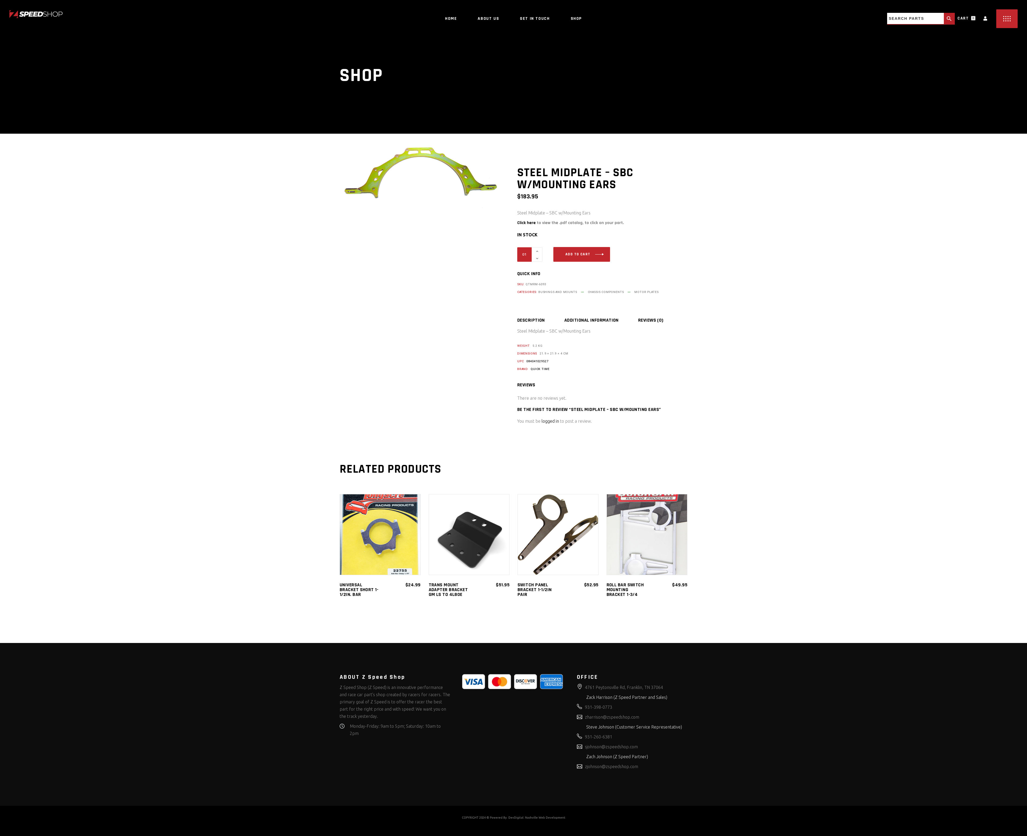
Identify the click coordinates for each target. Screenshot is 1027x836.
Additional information (591, 320)
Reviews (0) (651, 320)
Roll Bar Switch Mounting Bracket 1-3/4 (625, 590)
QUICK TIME (540, 369)
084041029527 (537, 361)
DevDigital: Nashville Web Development (536, 817)
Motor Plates (646, 292)
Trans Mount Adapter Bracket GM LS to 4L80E (448, 590)
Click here (526, 223)
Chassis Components (606, 292)
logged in (550, 421)
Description (531, 320)
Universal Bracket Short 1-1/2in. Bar (359, 590)
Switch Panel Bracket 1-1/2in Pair (535, 590)
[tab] (540, 320)
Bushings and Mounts (557, 292)
